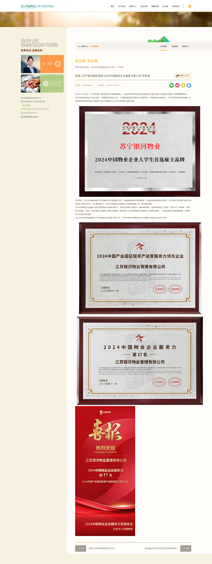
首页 (112, 6)
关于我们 (121, 6)
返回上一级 (184, 76)
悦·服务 (165, 6)
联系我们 (176, 6)
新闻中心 (133, 6)
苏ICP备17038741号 (29, 113)
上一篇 (80, 548)
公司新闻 (94, 46)
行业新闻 (174, 46)
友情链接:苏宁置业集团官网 (34, 101)
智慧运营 (155, 6)
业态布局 (144, 6)
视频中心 (185, 46)
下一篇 (185, 548)
